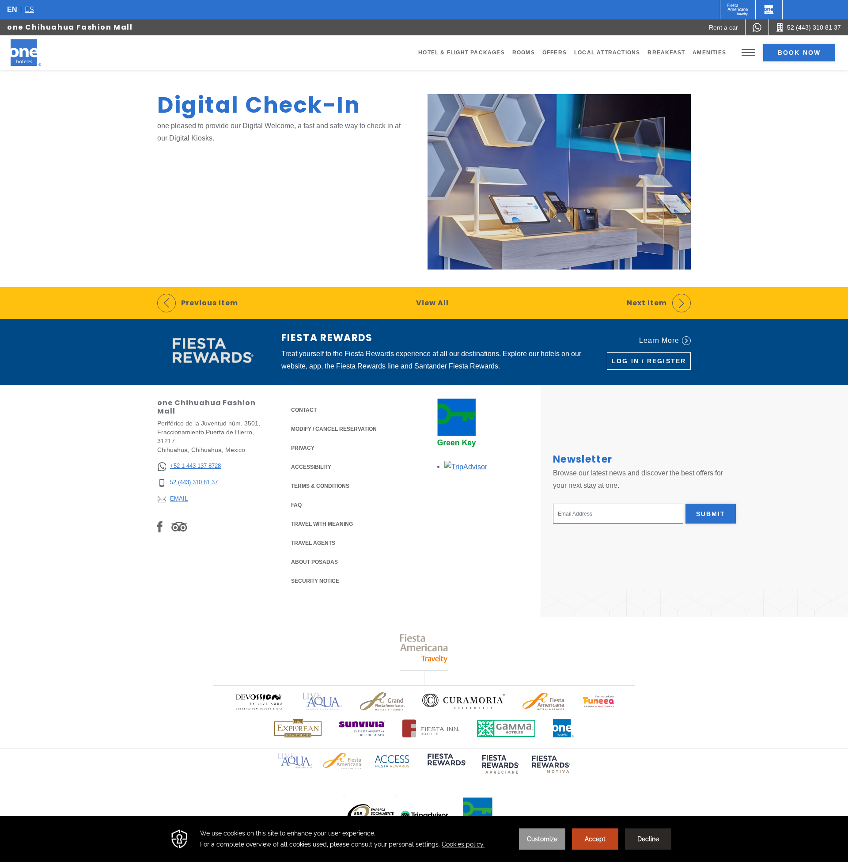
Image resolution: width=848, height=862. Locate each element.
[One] (769, 9)
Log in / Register (649, 361)
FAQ (296, 505)
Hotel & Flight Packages (461, 52)
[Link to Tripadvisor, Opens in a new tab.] (179, 526)
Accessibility (311, 467)
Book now (799, 52)
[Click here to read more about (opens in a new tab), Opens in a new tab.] (446, 765)
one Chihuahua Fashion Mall (70, 27)
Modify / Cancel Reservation (334, 429)
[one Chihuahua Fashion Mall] (36, 52)
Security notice (315, 581)
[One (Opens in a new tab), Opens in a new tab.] (737, 9)
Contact (304, 410)
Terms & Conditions (320, 486)
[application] (424, 839)
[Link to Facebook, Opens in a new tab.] (160, 526)
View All (432, 303)
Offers (554, 52)
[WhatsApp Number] (757, 27)
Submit (711, 513)
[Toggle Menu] (748, 52)
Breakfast (666, 52)
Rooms (523, 52)
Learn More (659, 340)
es (29, 9)
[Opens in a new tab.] (465, 466)
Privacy (302, 448)
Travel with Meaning (322, 524)
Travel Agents (313, 543)
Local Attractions (607, 52)
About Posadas (314, 562)
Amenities (709, 52)
